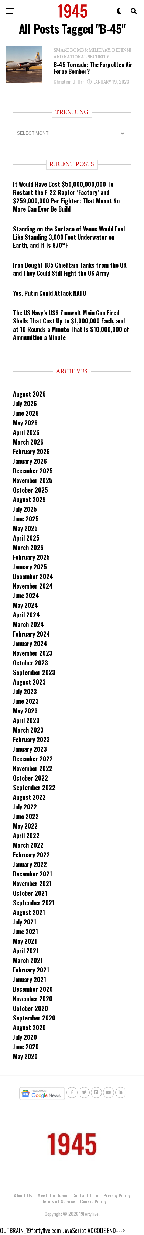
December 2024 (33, 576)
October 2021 (30, 893)
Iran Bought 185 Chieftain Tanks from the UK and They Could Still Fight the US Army (70, 269)
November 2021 (32, 883)
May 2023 (25, 710)
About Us (23, 1195)
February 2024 (31, 633)
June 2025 (26, 518)
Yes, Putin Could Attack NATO (49, 293)
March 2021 (28, 960)
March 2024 (28, 624)
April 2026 (26, 432)
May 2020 (25, 1056)
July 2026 (25, 403)
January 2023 (30, 749)
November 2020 (32, 998)
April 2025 (26, 538)
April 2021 (26, 950)
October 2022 (30, 777)
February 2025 (31, 557)
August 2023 (29, 681)
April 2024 (26, 614)
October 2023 (30, 662)
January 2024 (30, 643)
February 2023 (31, 739)
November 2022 (32, 768)
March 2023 (28, 729)
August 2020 (29, 1027)
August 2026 (29, 394)
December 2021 (32, 873)
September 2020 (34, 1017)
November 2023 (32, 653)
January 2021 (29, 979)
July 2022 (25, 806)
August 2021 (29, 912)
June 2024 (26, 595)
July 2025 (25, 509)
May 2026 (25, 422)
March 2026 (28, 442)
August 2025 (29, 499)
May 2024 (25, 605)
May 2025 (25, 528)
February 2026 (31, 451)
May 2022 (25, 825)
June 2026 (26, 413)
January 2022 (30, 864)
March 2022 (28, 845)
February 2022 (31, 854)
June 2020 (26, 1046)
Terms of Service (58, 1201)
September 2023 (34, 672)
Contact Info (85, 1195)
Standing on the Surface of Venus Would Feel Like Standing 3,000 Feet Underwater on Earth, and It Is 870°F (69, 237)
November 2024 (33, 586)
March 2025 (28, 547)
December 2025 (33, 470)
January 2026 (30, 461)
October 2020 (30, 1008)
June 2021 (25, 931)
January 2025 (30, 566)
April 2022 (26, 835)
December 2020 (33, 989)
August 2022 (29, 797)
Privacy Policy (116, 1195)
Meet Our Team (52, 1195)
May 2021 (25, 941)
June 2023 (26, 701)
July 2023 (25, 691)
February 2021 (31, 969)
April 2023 (26, 720)
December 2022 (33, 758)
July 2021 (24, 921)
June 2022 (26, 816)
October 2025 (30, 490)
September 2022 (34, 787)
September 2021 (34, 902)
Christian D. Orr (69, 81)
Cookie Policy (93, 1201)
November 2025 (32, 480)
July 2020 (25, 1037)
